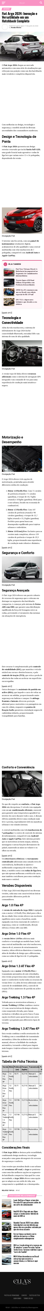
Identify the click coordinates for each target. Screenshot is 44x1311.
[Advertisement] (22, 100)
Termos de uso (28, 1298)
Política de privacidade (11, 1295)
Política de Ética (34, 1295)
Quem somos (17, 1298)
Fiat (18, 1190)
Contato (24, 1295)
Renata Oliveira (16, 27)
